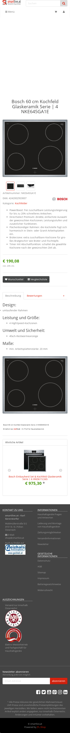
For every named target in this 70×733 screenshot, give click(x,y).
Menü (11, 11)
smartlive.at (12, 515)
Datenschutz (44, 560)
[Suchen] (63, 3)
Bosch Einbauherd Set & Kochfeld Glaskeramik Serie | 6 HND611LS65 (35, 478)
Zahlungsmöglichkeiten (49, 532)
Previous (9, 470)
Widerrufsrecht (45, 590)
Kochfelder (21, 203)
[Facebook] (38, 692)
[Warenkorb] (55, 11)
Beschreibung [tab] (13, 295)
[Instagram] (60, 692)
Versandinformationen (49, 538)
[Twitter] (44, 692)
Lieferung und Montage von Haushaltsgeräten (49, 525)
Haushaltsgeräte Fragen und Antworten (50, 516)
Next (61, 470)
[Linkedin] (65, 692)
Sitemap (42, 572)
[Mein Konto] (63, 11)
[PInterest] (54, 692)
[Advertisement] (35, 54)
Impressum (43, 578)
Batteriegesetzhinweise (49, 584)
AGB (40, 566)
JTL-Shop (41, 727)
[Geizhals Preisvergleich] (17, 549)
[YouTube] (49, 692)
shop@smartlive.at (14, 537)
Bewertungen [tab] (34, 295)
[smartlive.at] (12, 2)
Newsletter (43, 544)
